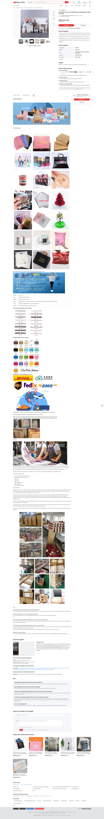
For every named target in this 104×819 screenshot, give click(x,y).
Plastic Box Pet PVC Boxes (26, 669)
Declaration (63, 815)
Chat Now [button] (84, 25)
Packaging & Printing (19, 7)
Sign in (90, 2)
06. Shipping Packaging (36, 788)
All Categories (16, 5)
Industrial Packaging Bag (28, 7)
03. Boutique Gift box (75, 786)
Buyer (66, 5)
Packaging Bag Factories (18, 800)
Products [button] (30, 2)
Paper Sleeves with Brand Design (37, 669)
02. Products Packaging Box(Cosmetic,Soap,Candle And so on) (62, 786)
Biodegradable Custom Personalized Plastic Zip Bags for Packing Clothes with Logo (20, 775)
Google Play (22, 808)
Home (14, 7)
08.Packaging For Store (75, 788)
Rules (90, 5)
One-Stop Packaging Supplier (48, 669)
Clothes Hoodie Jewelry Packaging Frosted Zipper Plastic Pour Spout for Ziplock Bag (51, 753)
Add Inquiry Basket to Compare (35, 45)
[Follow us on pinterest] (88, 808)
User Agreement (58, 815)
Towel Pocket (83, 800)
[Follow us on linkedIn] (90, 808)
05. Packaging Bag (16, 788)
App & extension (77, 5)
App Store (16, 808)
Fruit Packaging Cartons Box (61, 668)
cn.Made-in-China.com (62, 813)
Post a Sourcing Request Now (43, 729)
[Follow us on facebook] (82, 808)
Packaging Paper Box (31, 668)
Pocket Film (77, 800)
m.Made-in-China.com (54, 813)
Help (71, 5)
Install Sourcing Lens (40, 808)
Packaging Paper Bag (23, 668)
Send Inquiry (66, 25)
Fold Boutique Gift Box (44, 668)
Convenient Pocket (64, 800)
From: (18, 715)
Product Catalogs (28, 784)
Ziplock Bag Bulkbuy (17, 803)
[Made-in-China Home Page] (19, 2)
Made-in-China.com (47, 813)
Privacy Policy (69, 815)
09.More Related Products (17, 790)
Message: (17, 720)
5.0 (78, 96)
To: (18, 717)
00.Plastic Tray (15, 786)
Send (21, 729)
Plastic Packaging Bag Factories (30, 800)
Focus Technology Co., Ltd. (44, 815)
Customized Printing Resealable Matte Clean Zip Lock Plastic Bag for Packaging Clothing (83, 753)
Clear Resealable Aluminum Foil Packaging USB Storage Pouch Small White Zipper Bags (68, 753)
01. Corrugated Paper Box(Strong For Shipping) (40, 786)
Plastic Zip (39, 800)
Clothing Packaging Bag (38, 7)
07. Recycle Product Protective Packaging (59, 788)
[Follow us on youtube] (87, 808)
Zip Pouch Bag (56, 800)
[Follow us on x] (84, 808)
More (14, 805)
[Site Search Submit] (67, 2)
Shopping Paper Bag (52, 668)
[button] (63, 2)
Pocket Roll (71, 800)
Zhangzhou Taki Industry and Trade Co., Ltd (68, 15)
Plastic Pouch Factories (47, 800)
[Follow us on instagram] (85, 808)
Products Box (37, 668)
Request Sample (77, 28)
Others (33, 790)
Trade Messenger (30, 808)
